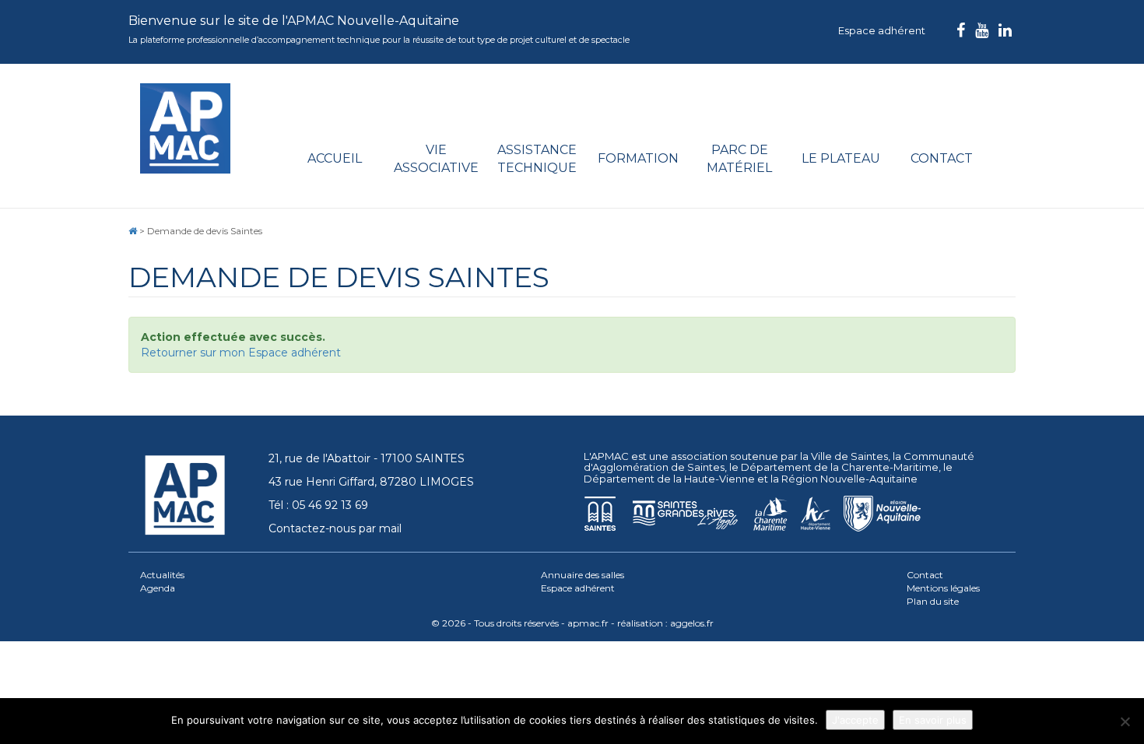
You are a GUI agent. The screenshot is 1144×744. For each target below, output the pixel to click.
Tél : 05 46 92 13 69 (318, 505)
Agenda (157, 588)
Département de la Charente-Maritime (840, 467)
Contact (942, 158)
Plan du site (933, 601)
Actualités (162, 575)
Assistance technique (537, 158)
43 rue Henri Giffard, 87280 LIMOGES (371, 482)
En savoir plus (933, 720)
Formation (638, 158)
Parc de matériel (739, 158)
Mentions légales (943, 588)
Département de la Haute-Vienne (669, 478)
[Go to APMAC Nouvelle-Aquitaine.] (132, 231)
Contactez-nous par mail (335, 528)
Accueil (334, 158)
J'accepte (855, 720)
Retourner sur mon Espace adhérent (241, 353)
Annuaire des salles (582, 575)
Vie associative (436, 158)
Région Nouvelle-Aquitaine (849, 478)
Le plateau (841, 158)
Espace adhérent (881, 30)
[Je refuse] (1124, 721)
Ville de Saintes (849, 456)
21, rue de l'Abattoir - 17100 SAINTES (366, 458)
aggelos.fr (692, 623)
